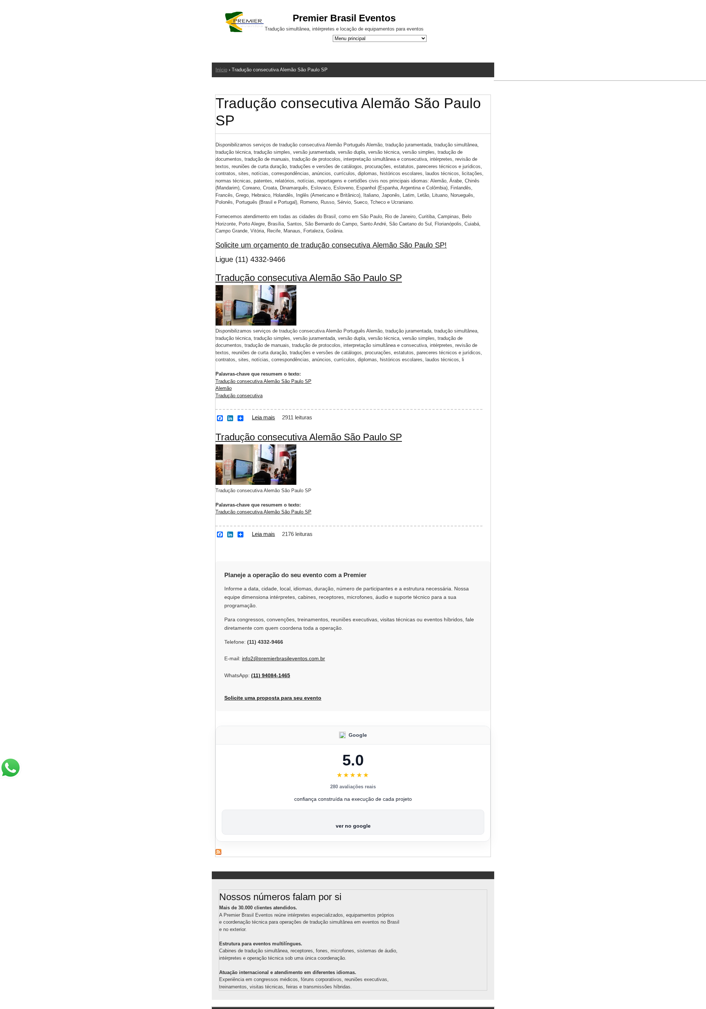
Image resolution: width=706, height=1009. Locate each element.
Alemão (223, 388)
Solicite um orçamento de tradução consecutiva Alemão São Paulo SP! (331, 245)
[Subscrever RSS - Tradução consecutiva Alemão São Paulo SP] (218, 853)
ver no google (353, 826)
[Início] (244, 23)
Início (221, 69)
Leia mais (263, 417)
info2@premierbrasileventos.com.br (283, 658)
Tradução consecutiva (239, 395)
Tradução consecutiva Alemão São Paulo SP (308, 277)
